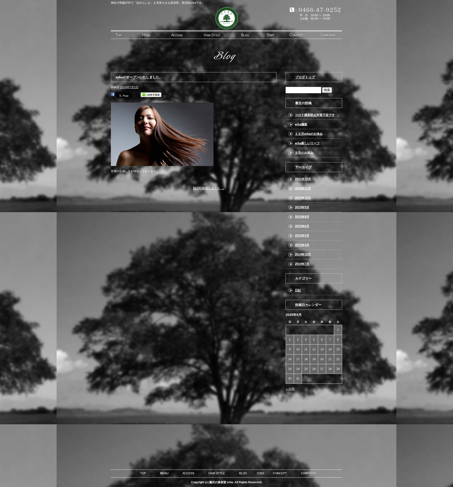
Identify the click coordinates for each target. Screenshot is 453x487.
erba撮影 (301, 124)
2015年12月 (303, 198)
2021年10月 (303, 179)
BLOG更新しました (208, 188)
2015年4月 (302, 245)
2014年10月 (303, 254)
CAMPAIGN (327, 34)
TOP (125, 34)
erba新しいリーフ (307, 143)
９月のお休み (304, 152)
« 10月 (290, 389)
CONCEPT (298, 34)
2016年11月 (303, 188)
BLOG (240, 34)
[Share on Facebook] (113, 95)
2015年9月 (302, 207)
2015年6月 (302, 226)
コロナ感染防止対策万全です (315, 115)
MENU (154, 34)
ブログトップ (305, 77)
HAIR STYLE (211, 34)
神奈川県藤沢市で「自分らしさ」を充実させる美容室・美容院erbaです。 (158, 2)
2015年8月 (302, 217)
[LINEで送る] (151, 95)
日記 (298, 290)
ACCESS (182, 34)
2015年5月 (302, 235)
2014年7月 (302, 264)
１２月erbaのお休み (309, 134)
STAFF (269, 34)
